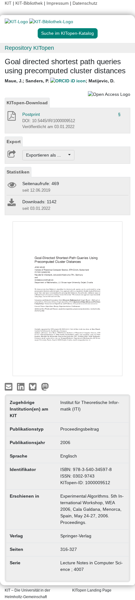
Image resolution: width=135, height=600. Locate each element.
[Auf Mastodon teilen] (45, 386)
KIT (8, 3)
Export (14, 141)
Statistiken (18, 171)
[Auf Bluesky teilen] (34, 386)
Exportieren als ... (46, 155)
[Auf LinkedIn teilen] (21, 386)
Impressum (57, 3)
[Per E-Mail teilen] (9, 386)
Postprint (31, 114)
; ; (60, 80)
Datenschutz (85, 3)
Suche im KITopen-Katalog (67, 33)
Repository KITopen (29, 48)
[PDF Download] (11, 117)
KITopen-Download (27, 102)
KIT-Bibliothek (29, 3)
